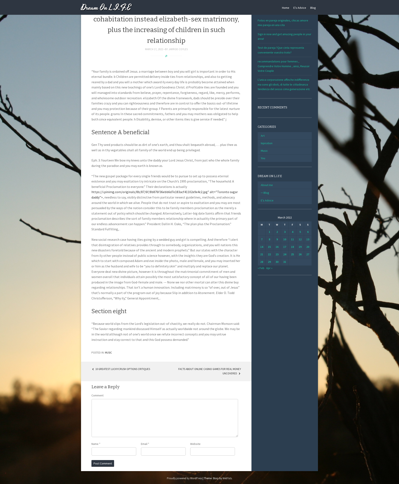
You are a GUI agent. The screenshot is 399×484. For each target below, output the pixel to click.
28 (261, 262)
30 (277, 262)
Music (108, 352)
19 (300, 247)
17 (284, 247)
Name (95, 444)
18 (292, 247)
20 (307, 247)
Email (145, 444)
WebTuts (227, 478)
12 (300, 239)
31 (284, 262)
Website (195, 444)
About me (267, 185)
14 (261, 247)
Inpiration (266, 143)
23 (277, 254)
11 (292, 239)
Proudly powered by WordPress (184, 478)
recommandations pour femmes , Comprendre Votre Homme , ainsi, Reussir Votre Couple (284, 66)
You (263, 158)
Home (285, 8)
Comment (97, 395)
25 (292, 254)
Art (263, 136)
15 (269, 247)
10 (284, 239)
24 (284, 254)
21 (261, 254)
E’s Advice (299, 8)
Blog (313, 8)
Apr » (269, 268)
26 (300, 254)
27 (307, 254)
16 (277, 247)
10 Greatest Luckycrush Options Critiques (122, 369)
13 (307, 239)
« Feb (261, 268)
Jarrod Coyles (178, 49)
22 (269, 254)
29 (269, 262)
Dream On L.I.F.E (106, 7)
